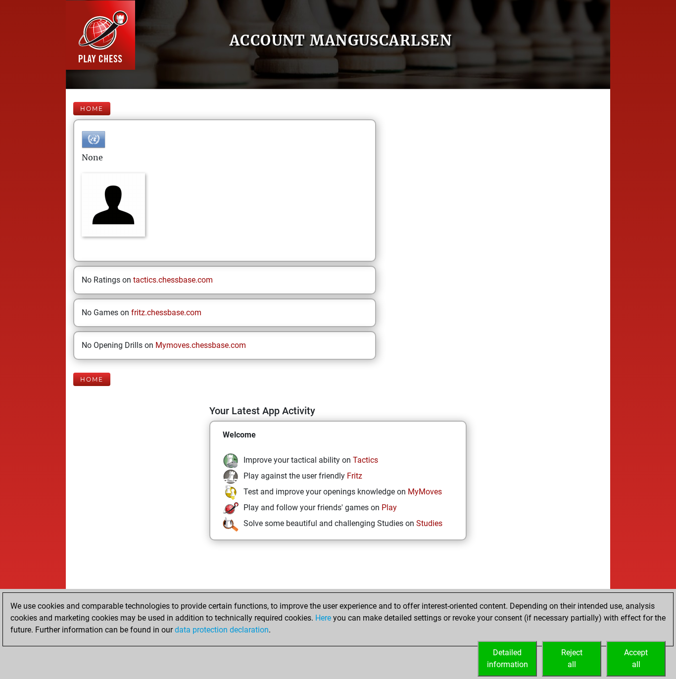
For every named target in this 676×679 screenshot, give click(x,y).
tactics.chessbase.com (173, 280)
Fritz (354, 476)
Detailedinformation (507, 658)
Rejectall (571, 658)
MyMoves (425, 491)
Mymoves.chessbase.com (200, 345)
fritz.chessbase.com (166, 312)
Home (91, 108)
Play (389, 507)
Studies (429, 523)
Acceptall (636, 658)
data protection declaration (222, 629)
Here (323, 618)
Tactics (365, 460)
